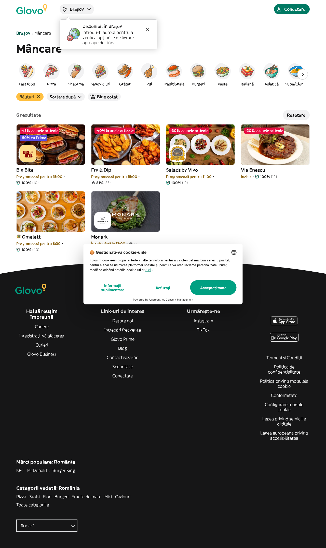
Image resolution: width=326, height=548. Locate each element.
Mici (108, 496)
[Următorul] (302, 74)
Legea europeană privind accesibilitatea (284, 435)
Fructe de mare (86, 496)
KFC (20, 470)
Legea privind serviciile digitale (284, 421)
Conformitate (284, 395)
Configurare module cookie (284, 407)
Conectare (122, 375)
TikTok (203, 329)
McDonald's (38, 470)
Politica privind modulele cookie (284, 383)
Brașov (23, 33)
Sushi (34, 496)
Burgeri (62, 496)
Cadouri (122, 496)
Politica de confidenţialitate (284, 369)
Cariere (42, 326)
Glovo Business (41, 354)
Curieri (41, 344)
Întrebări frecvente (122, 329)
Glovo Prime (122, 339)
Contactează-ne (122, 357)
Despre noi (122, 320)
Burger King (63, 470)
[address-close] (147, 29)
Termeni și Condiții (284, 357)
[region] (163, 74)
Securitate (122, 366)
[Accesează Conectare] (31, 9)
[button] (27, 74)
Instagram (203, 320)
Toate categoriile (32, 504)
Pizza (21, 496)
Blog (122, 348)
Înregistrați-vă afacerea (41, 335)
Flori (47, 496)
